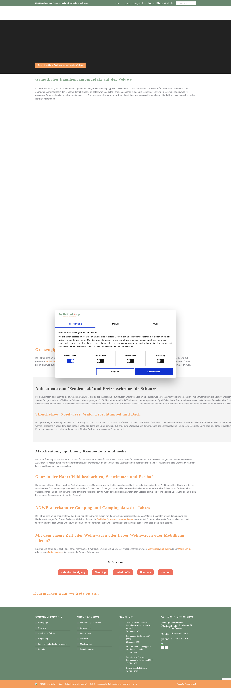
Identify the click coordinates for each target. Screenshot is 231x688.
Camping (100, 572)
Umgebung (43, 639)
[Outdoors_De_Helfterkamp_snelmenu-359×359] (115, 123)
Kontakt (165, 572)
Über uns (145, 572)
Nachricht (160, 3)
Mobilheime (165, 549)
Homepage (43, 623)
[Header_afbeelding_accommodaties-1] (115, 289)
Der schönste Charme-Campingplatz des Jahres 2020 (139, 658)
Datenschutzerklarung (67, 684)
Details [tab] (115, 324)
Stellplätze (50, 361)
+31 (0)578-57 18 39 (174, 639)
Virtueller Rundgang (73, 572)
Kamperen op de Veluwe (90, 623)
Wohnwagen (153, 549)
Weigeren (115, 372)
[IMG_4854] (115, 256)
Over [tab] (155, 324)
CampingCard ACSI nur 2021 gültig (138, 637)
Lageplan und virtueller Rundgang (52, 644)
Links (135, 684)
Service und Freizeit (46, 633)
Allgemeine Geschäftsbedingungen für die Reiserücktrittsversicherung (104, 684)
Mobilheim (84, 639)
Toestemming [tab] (75, 324)
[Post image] (121, 624)
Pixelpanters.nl (190, 684)
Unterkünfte (123, 572)
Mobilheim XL (184, 549)
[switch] (100, 361)
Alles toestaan (153, 372)
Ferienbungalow (55, 552)
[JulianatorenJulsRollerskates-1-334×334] (115, 222)
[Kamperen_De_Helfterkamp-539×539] (115, 189)
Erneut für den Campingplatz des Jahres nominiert (138, 648)
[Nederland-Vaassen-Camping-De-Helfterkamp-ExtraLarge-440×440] (115, 156)
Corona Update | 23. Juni (136, 668)
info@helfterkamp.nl (174, 633)
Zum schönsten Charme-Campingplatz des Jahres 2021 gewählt (139, 625)
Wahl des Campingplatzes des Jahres (115, 519)
